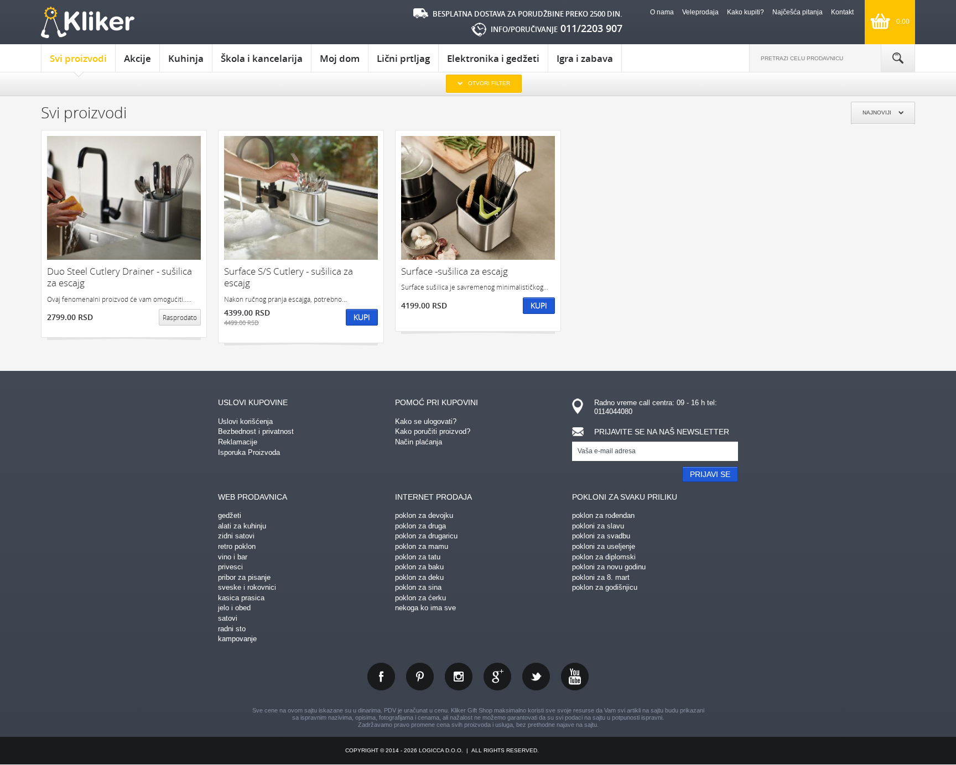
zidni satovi (236, 536)
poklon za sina (418, 587)
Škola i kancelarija (262, 58)
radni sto (232, 629)
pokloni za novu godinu (609, 567)
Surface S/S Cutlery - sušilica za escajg (288, 277)
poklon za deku (419, 577)
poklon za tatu (417, 557)
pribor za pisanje (244, 577)
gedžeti (229, 515)
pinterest (420, 676)
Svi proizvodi (78, 58)
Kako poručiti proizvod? (432, 431)
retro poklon (237, 546)
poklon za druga (420, 526)
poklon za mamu (421, 546)
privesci (230, 567)
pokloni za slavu (598, 526)
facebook (381, 676)
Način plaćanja (418, 442)
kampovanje (237, 639)
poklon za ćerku (420, 598)
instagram (458, 676)
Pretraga (898, 58)
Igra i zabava (585, 58)
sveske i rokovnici (247, 587)
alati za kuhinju (242, 526)
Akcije (137, 58)
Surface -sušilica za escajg (454, 271)
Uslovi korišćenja (245, 421)
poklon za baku (419, 567)
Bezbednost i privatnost (256, 431)
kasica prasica (241, 598)
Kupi (362, 317)
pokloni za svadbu (601, 536)
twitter (536, 676)
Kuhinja (186, 58)
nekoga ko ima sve (425, 608)
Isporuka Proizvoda (249, 452)
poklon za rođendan (603, 515)
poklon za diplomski (604, 557)
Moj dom (340, 58)
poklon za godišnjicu (604, 587)
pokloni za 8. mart (601, 577)
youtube (575, 676)
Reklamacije (237, 442)
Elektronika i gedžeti (493, 58)
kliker (87, 22)
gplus (497, 676)
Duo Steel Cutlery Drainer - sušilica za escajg (119, 277)
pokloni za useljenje (603, 546)
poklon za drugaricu (426, 536)
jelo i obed (234, 608)
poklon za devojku (424, 515)
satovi (227, 618)
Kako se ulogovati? (425, 421)
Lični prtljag (403, 58)
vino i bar (232, 557)
